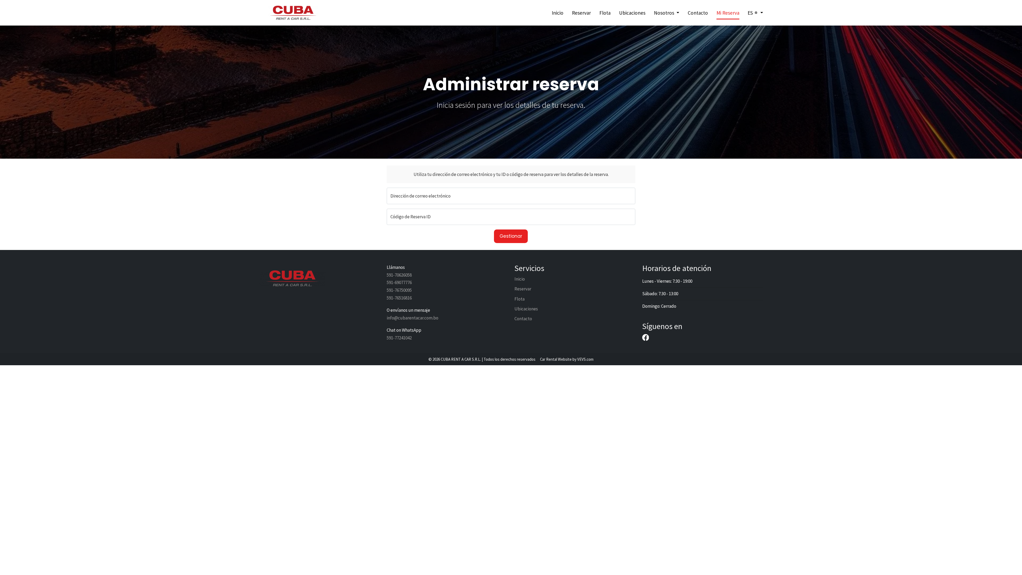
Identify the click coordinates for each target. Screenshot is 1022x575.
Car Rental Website (556, 359)
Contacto (698, 13)
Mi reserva (727, 13)
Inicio (557, 13)
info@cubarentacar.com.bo (412, 318)
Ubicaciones (632, 13)
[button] (666, 13)
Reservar (581, 13)
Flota (605, 13)
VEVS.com (585, 359)
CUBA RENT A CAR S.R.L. (461, 359)
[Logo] (292, 12)
